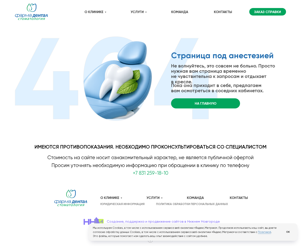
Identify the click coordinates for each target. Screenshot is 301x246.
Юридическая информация (122, 204)
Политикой (264, 232)
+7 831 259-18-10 (150, 173)
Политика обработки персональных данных (192, 204)
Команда (179, 12)
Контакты (223, 12)
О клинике (93, 12)
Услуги (137, 12)
